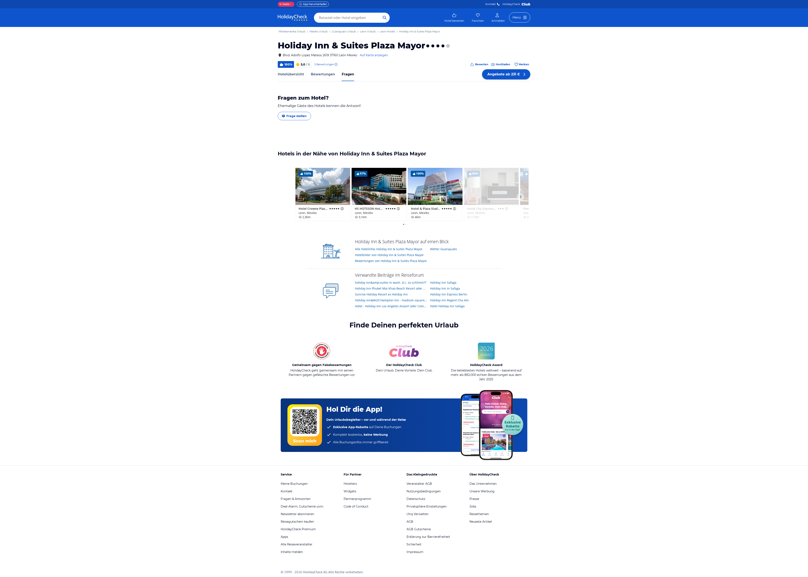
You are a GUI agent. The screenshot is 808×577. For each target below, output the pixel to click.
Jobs (472, 506)
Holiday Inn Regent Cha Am (449, 300)
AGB (410, 522)
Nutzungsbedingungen (424, 491)
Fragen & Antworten (296, 499)
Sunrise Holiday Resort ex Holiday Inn (381, 294)
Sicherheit (414, 544)
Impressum (415, 552)
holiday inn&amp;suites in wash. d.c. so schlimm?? (390, 282)
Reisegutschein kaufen (297, 522)
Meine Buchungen (294, 484)
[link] (454, 17)
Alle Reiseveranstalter (296, 544)
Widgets (350, 491)
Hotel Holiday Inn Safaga (447, 306)
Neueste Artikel (480, 522)
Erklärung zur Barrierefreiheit (428, 537)
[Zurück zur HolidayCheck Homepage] (292, 18)
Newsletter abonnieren (297, 514)
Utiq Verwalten (417, 514)
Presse (474, 499)
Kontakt (490, 4)
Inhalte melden (292, 552)
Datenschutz (416, 499)
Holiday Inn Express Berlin (448, 294)
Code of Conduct (356, 506)
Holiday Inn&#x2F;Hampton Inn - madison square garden (391, 300)
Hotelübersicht (291, 74)
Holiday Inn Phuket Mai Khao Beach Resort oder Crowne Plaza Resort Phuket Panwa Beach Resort (391, 288)
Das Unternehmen (483, 484)
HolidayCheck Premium (298, 529)
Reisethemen (479, 514)
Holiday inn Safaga (443, 282)
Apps (284, 537)
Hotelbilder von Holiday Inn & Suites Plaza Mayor (389, 255)
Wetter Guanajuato (443, 249)
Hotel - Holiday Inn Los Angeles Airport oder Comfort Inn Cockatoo (391, 306)
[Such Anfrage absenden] (385, 18)
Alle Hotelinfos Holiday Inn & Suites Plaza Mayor (389, 249)
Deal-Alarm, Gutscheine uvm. (302, 506)
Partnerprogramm (357, 499)
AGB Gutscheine (419, 529)
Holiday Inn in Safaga (445, 288)
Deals (284, 4)
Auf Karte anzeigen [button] (374, 55)
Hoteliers (350, 484)
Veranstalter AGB (419, 484)
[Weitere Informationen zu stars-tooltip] (447, 46)
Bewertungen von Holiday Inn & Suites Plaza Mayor (391, 261)
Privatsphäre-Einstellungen (427, 506)
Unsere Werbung (481, 491)
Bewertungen (323, 74)
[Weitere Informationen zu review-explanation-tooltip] (336, 64)
